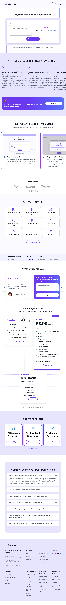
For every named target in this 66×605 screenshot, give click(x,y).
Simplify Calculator (30, 582)
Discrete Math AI (13, 234)
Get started (18, 341)
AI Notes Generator (43, 576)
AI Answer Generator (10, 577)
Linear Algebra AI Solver (10, 586)
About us (28, 553)
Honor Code (42, 562)
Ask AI (6, 580)
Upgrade (47, 365)
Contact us (28, 559)
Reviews (28, 562)
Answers (28, 556)
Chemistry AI (51, 223)
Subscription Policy (43, 559)
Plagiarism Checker (56, 579)
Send (46, 295)
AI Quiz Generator (43, 582)
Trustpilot (30, 259)
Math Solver (8, 574)
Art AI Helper (51, 212)
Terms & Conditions (44, 553)
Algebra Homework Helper (32, 213)
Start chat (33, 399)
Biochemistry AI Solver (13, 224)
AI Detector (54, 582)
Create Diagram (14, 442)
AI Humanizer (55, 576)
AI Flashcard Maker (43, 579)
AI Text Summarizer (56, 589)
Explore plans (54, 103)
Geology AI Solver (32, 234)
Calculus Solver (32, 223)
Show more (33, 448)
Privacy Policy (42, 556)
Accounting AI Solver (13, 212)
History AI (51, 234)
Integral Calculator (30, 574)
